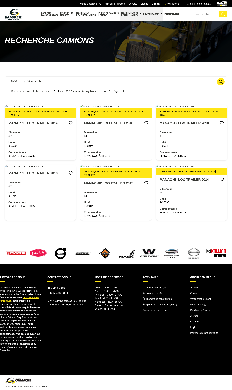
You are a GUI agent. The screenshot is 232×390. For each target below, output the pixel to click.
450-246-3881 (56, 287)
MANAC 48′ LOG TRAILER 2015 (108, 183)
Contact (133, 4)
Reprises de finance (115, 4)
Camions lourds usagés (49, 14)
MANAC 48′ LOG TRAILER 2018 (108, 123)
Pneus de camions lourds (108, 14)
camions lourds (31, 297)
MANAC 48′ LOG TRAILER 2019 (33, 123)
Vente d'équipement (90, 4)
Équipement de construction (86, 14)
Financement (171, 14)
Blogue (144, 4)
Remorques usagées (66, 14)
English (156, 4)
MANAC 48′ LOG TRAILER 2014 (184, 180)
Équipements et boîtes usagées (129, 14)
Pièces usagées (151, 14)
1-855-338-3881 (199, 3)
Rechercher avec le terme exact (30, 91)
